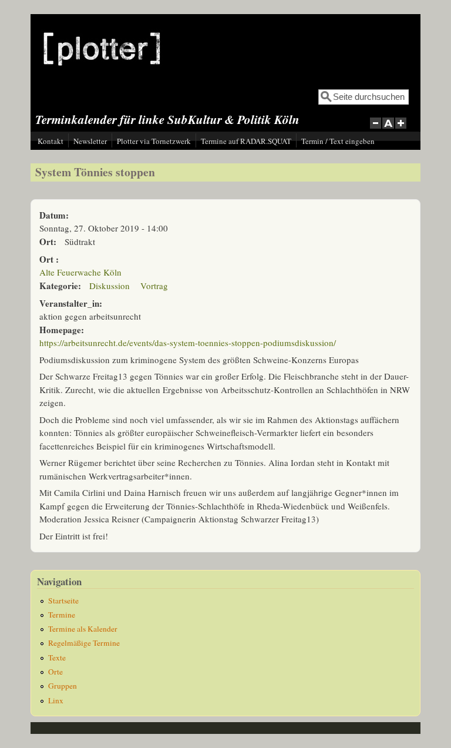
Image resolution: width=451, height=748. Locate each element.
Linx (55, 700)
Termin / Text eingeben (338, 141)
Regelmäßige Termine (84, 643)
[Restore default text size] (388, 129)
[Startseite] (102, 74)
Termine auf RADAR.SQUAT (246, 141)
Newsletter (90, 141)
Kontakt (50, 141)
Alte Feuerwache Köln (80, 272)
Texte (57, 657)
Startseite (63, 600)
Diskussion (109, 285)
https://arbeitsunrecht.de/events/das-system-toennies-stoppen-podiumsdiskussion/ (187, 342)
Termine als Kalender (82, 628)
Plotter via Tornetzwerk (154, 141)
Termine (61, 614)
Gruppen (62, 685)
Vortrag (154, 285)
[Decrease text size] (375, 129)
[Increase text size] (402, 129)
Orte (55, 671)
